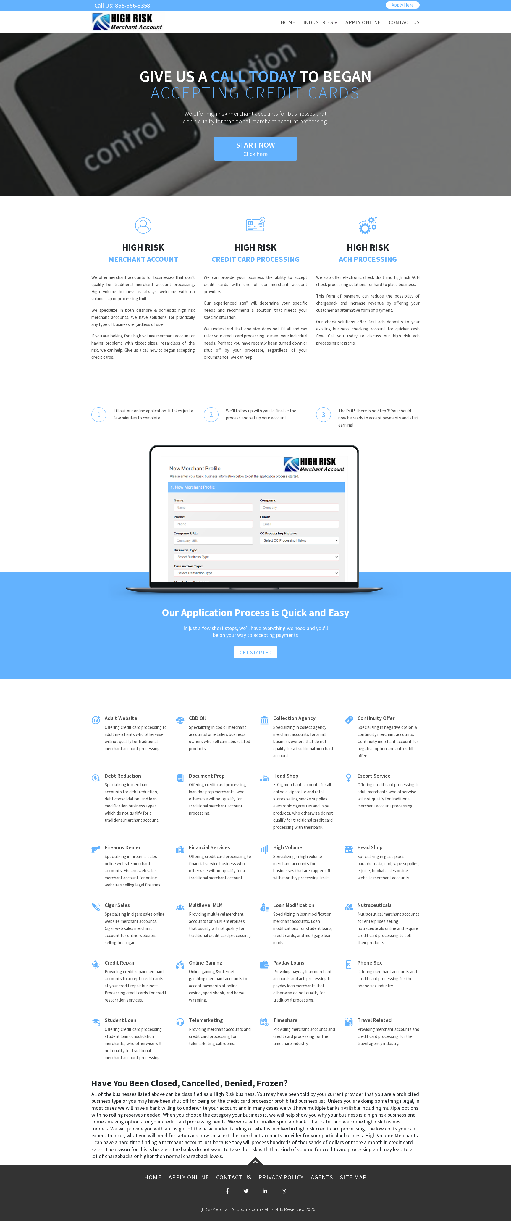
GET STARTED (255, 652)
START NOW (255, 148)
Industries (318, 22)
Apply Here (403, 5)
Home (288, 22)
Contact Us (404, 22)
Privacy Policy (281, 1177)
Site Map (353, 1177)
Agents (322, 1177)
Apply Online (363, 22)
